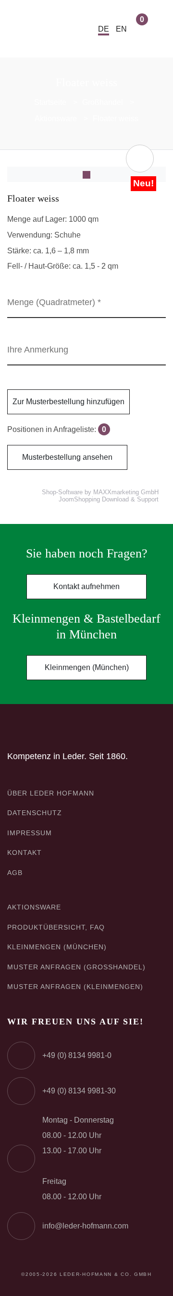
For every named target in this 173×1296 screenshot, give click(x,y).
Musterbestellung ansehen (67, 457)
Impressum (29, 833)
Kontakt (24, 852)
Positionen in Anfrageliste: (56, 429)
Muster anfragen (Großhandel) (76, 967)
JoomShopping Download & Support (109, 499)
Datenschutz (34, 812)
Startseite (50, 102)
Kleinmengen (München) (87, 667)
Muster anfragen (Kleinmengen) (75, 986)
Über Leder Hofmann (50, 793)
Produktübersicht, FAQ (56, 927)
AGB (15, 872)
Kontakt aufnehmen (86, 586)
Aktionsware (56, 118)
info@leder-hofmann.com (85, 1226)
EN (121, 29)
